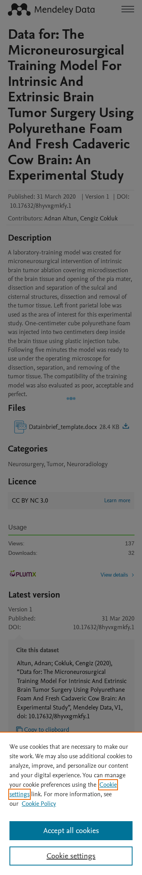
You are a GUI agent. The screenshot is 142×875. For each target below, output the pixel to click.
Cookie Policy (39, 803)
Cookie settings (71, 856)
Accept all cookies (71, 831)
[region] (71, 803)
